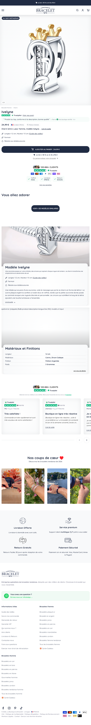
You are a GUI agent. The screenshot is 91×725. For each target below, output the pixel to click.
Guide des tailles (36, 134)
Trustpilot (68, 395)
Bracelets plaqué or (47, 612)
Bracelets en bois (8, 665)
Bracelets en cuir (46, 628)
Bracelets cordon (46, 636)
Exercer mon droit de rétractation (15, 648)
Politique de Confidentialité (14, 714)
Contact (17, 716)
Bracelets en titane (9, 673)
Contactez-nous (8, 640)
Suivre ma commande (10, 616)
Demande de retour (9, 620)
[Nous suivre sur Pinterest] (15, 708)
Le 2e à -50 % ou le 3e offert (46, 3)
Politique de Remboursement (49, 714)
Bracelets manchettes (48, 632)
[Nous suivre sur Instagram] (9, 708)
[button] (45, 119)
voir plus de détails (79, 371)
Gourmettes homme (9, 677)
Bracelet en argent (47, 616)
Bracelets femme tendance (50, 640)
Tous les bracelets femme (50, 644)
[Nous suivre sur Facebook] (3, 708)
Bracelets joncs (46, 620)
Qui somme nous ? (9, 628)
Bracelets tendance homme (12, 690)
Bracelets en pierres (47, 624)
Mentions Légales (7, 716)
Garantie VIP (6, 624)
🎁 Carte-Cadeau (46, 648)
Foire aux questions (9, 644)
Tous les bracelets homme (12, 694)
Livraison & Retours (9, 636)
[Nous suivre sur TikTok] (21, 708)
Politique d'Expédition (32, 714)
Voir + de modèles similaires (45, 208)
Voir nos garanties (45, 185)
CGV (3, 714)
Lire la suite (46, 129)
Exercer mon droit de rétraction (31, 716)
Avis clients (6, 632)
